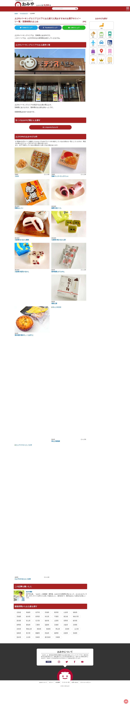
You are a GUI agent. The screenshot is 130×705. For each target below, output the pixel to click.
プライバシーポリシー (85, 682)
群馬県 (37, 616)
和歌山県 (29, 629)
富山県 (28, 620)
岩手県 (37, 612)
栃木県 (28, 616)
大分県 (28, 637)
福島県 (75, 612)
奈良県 (19, 629)
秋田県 (56, 612)
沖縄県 (58, 637)
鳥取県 (39, 629)
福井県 (47, 620)
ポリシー (51, 682)
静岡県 (19, 625)
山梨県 (56, 620)
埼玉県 (47, 616)
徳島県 (19, 633)
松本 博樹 (29, 591)
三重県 (37, 625)
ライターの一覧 (65, 682)
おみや (24, 4)
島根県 (48, 629)
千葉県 (56, 616)
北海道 (19, 612)
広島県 (67, 629)
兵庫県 (75, 625)
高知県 (47, 633)
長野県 (66, 620)
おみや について (43, 682)
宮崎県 (37, 637)
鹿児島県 (47, 637)
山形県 (66, 612)
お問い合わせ (75, 682)
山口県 (76, 629)
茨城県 (19, 616)
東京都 (66, 616)
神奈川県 (76, 616)
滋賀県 (47, 625)
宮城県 (47, 612)
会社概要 (58, 682)
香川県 (28, 633)
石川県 (37, 620)
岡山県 (58, 629)
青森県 (28, 612)
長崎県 (75, 633)
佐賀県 (66, 633)
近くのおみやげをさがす (50, 127)
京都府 (56, 625)
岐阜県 (75, 620)
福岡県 (56, 633)
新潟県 (19, 620)
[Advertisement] (32, 288)
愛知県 (28, 625)
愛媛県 (37, 633)
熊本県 (19, 637)
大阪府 (66, 625)
